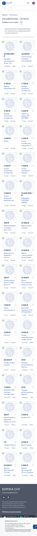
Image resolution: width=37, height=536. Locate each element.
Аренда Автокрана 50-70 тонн (9, 470)
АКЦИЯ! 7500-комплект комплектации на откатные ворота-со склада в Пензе (9, 392)
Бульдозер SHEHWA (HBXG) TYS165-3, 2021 (26, 200)
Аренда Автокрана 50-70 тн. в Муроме (27, 470)
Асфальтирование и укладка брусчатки (10, 228)
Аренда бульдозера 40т (10, 87)
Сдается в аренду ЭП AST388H (25, 116)
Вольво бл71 (25, 418)
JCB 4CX (7, 335)
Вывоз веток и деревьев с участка (9, 255)
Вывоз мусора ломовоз (26, 227)
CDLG (6, 141)
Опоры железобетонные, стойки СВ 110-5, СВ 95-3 (27, 337)
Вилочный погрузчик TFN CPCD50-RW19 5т (26, 310)
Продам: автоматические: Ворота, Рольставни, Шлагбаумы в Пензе (27, 365)
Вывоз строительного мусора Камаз (26, 255)
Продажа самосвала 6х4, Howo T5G (9, 61)
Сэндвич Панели (10, 445)
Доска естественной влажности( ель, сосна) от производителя (27, 283)
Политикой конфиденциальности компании (18, 530)
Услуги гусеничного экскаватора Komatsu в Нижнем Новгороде (8, 171)
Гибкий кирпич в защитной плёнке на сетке (9, 420)
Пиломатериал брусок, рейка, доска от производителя (9, 283)
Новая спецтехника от (9, 309)
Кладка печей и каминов (9, 364)
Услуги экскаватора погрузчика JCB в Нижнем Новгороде (26, 143)
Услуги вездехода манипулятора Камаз (9, 198)
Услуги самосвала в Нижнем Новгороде (25, 171)
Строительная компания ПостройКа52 (26, 59)
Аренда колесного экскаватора (25, 88)
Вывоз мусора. (26, 445)
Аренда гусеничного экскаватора (8, 116)
